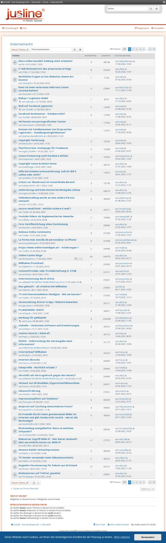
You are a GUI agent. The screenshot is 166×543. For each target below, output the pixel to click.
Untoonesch (28, 125)
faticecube (27, 143)
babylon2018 (28, 185)
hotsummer (27, 159)
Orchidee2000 (29, 435)
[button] (124, 49)
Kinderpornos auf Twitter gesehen (39, 473)
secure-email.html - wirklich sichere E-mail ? (44, 208)
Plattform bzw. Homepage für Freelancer (43, 148)
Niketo (25, 453)
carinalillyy (124, 450)
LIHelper (26, 329)
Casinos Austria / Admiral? (34, 333)
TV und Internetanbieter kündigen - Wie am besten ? (50, 294)
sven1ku (123, 271)
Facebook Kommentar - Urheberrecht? (41, 113)
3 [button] (136, 49)
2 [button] (133, 49)
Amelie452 (124, 399)
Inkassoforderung (29, 390)
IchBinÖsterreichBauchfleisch (35, 347)
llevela (25, 469)
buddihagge (28, 167)
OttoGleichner (125, 406)
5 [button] (143, 49)
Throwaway (27, 476)
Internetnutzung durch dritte (36, 278)
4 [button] (140, 49)
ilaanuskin (26, 94)
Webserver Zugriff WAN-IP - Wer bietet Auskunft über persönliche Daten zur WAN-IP (47, 440)
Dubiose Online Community (34, 231)
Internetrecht (21, 44)
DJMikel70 (26, 266)
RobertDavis (124, 325)
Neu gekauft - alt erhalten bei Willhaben (42, 286)
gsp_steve (26, 305)
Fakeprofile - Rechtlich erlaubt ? (37, 367)
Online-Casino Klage (30, 255)
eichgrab (26, 313)
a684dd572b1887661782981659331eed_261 (43, 378)
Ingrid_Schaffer (29, 151)
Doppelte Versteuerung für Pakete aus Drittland (47, 465)
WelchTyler (124, 87)
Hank (121, 76)
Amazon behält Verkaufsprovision (38, 449)
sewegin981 (124, 216)
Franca (122, 352)
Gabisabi (30, 101)
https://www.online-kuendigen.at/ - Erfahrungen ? (48, 247)
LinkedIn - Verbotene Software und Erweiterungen (48, 325)
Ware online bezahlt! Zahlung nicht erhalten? (45, 60)
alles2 (121, 69)
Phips (24, 336)
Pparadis (123, 310)
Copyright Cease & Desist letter (37, 163)
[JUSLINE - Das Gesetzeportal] (25, 14)
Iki (23, 64)
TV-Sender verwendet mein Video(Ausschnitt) (45, 457)
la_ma (28, 321)
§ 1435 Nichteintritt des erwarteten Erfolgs (44, 68)
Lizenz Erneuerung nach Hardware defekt (43, 155)
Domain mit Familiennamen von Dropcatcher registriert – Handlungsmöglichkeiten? (45, 131)
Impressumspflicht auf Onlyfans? (38, 398)
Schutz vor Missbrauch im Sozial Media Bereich (46, 182)
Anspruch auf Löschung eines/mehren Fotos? (45, 406)
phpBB (73, 530)
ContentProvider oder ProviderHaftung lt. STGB (47, 270)
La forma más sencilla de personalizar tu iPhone (47, 239)
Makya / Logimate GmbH (33, 98)
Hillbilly (25, 219)
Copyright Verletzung (31, 140)
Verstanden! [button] (147, 537)
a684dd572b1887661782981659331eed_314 (43, 282)
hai (23, 204)
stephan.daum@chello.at (33, 136)
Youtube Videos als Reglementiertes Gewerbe (46, 216)
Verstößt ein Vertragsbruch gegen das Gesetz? (47, 375)
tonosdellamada (30, 243)
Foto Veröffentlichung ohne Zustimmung (43, 224)
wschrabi (26, 274)
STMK (24, 72)
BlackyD (26, 355)
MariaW (26, 227)
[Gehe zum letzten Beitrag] (134, 61)
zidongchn (27, 83)
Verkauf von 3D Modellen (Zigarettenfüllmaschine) (48, 383)
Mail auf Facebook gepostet (35, 105)
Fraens (25, 386)
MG (120, 286)
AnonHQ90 (27, 424)
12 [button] (150, 49)
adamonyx (124, 198)
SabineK (26, 290)
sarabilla (26, 178)
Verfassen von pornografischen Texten (42, 121)
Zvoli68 (29, 109)
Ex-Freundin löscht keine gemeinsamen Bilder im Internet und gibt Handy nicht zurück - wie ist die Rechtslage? (48, 417)
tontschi (26, 394)
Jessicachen (124, 232)
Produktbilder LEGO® (31, 309)
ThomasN (26, 402)
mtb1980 (26, 445)
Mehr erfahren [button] (122, 537)
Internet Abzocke (29, 359)
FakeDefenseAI (126, 61)
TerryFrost (124, 208)
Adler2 (25, 461)
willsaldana (124, 318)
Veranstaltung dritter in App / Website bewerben (48, 302)
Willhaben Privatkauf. (31, 263)
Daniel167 (27, 409)
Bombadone (28, 258)
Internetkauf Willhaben (32, 351)
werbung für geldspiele (32, 317)
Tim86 (25, 212)
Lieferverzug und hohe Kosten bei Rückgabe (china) (49, 189)
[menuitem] (164, 2)
